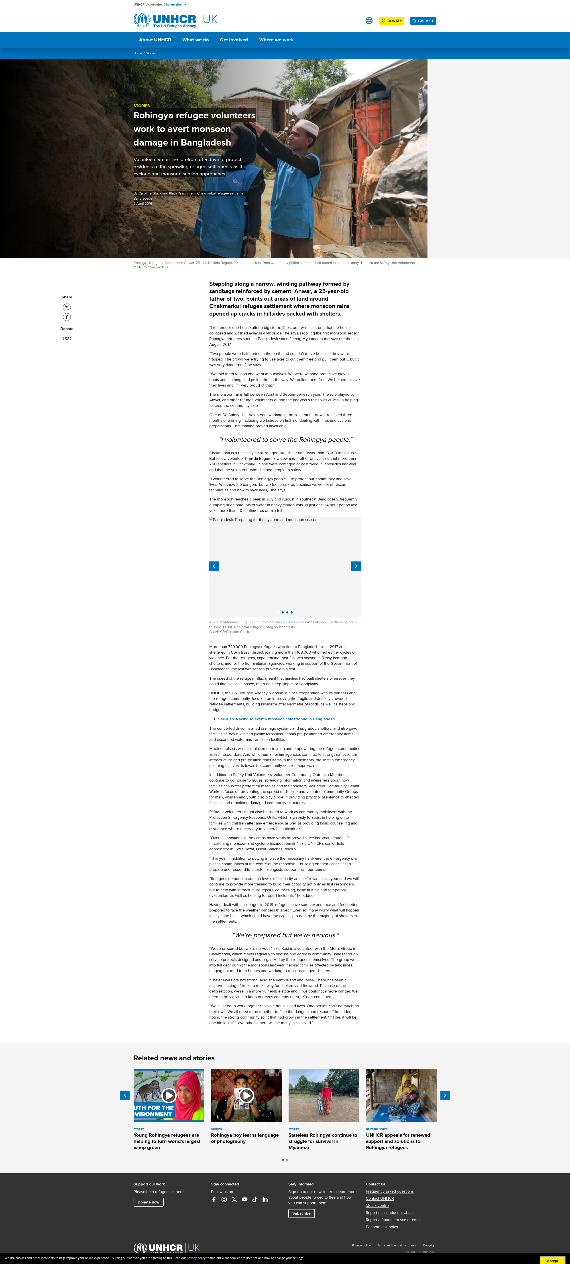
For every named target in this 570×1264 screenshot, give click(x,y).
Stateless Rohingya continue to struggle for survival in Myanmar (323, 1141)
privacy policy (196, 1258)
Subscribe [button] (301, 1213)
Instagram (224, 1199)
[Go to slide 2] (288, 1161)
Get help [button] (426, 20)
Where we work (276, 39)
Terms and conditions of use (396, 1245)
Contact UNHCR (380, 1198)
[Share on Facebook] (67, 317)
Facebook (214, 1199)
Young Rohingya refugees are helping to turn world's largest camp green (167, 1141)
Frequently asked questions (390, 1191)
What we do (195, 39)
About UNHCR (155, 39)
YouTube (245, 1199)
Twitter (234, 1199)
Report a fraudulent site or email (393, 1219)
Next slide (356, 566)
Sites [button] (369, 20)
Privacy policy (361, 1245)
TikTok (255, 1199)
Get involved (234, 39)
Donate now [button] (148, 1202)
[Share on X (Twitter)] (67, 307)
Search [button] (355, 20)
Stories (151, 53)
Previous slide (214, 566)
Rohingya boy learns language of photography (245, 1138)
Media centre (377, 1205)
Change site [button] (172, 4)
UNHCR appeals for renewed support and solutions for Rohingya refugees (398, 1141)
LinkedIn (265, 1199)
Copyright (429, 1245)
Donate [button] (395, 20)
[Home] (165, 20)
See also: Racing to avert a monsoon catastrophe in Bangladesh (276, 719)
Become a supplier (382, 1226)
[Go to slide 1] (284, 1161)
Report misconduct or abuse (390, 1212)
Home (138, 53)
